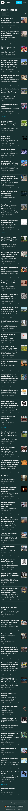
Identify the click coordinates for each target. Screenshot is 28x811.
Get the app (20, 806)
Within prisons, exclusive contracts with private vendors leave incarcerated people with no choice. (10, 152)
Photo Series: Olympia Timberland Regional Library (8, 635)
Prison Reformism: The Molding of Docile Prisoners (10, 282)
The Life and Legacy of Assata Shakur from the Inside (9, 720)
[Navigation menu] (3, 2)
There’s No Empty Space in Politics (9, 105)
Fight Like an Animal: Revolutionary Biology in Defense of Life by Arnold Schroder (9, 403)
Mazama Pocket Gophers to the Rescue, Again (10, 76)
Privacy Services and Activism (8, 335)
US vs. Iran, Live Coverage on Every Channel (9, 221)
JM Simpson (4, 750)
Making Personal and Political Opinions (8, 561)
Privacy (15, 802)
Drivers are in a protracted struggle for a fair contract (8, 551)
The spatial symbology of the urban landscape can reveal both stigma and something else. (10, 259)
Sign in (24, 2)
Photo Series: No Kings (8, 748)
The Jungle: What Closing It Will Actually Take (9, 308)
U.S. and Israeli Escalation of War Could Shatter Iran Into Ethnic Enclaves (9, 664)
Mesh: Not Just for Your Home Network (9, 192)
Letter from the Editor (8, 789)
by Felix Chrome (5, 421)
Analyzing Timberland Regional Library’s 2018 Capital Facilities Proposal (9, 376)
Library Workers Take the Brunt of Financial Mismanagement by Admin (10, 735)
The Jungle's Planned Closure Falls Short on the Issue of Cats (9, 178)
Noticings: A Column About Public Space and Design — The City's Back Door (10, 254)
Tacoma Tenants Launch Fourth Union (9, 534)
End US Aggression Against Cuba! (10, 322)
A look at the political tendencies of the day (10, 109)
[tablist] (5, 14)
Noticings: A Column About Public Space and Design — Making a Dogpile (10, 33)
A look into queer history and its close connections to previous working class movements (9, 299)
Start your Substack (10, 806)
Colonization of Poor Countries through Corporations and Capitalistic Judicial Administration (9, 478)
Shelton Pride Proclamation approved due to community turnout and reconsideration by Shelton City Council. (9, 366)
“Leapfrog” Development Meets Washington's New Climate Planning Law (9, 207)
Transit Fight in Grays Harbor (8, 547)
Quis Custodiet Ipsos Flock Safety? (10, 773)
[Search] (25, 14)
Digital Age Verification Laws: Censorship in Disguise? (8, 489)
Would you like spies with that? (9, 268)
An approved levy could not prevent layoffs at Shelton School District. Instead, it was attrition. (10, 438)
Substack (8, 809)
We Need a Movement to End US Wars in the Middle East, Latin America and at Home (9, 649)
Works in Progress (10, 25)
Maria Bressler (5, 791)
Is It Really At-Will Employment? (7, 19)
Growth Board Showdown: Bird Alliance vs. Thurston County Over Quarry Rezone (9, 520)
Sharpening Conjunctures (9, 390)
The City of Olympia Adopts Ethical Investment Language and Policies (10, 590)
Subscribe (19, 2)
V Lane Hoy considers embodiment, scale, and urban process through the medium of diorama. (9, 625)
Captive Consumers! (8, 149)
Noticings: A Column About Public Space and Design (10, 621)
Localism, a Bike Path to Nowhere (8, 694)
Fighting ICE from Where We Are (9, 608)
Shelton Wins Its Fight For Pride (9, 362)
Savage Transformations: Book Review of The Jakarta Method (10, 575)
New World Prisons (7, 476)
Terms (19, 802)
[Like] (2, 146)
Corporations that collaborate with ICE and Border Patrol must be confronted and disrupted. (10, 452)
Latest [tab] (3, 14)
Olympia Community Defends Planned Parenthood (8, 504)
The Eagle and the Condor (9, 706)
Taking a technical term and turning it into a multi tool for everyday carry (9, 392)
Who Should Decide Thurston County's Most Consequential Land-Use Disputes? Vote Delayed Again (9, 348)
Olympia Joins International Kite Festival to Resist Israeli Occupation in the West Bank (10, 163)
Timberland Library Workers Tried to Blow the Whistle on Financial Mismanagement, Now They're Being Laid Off (9, 680)
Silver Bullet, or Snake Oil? (8, 338)
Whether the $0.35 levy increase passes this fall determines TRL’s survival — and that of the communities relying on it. (10, 67)
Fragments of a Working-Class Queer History (9, 295)
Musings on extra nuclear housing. (8, 38)
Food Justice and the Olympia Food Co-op (8, 48)
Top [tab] (8, 14)
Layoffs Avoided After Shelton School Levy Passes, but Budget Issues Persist (9, 434)
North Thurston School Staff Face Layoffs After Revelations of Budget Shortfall (9, 239)
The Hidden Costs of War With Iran (9, 759)
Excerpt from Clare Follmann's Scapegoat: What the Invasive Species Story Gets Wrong (10, 123)
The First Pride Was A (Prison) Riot (8, 417)
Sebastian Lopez (5, 640)
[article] (14, 23)
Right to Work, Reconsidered (5, 137)
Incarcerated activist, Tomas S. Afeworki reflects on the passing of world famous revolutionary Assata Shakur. (9, 724)
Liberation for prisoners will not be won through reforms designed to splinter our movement (9, 285)
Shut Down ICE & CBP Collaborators (8, 448)
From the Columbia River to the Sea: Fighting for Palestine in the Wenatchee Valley (10, 91)
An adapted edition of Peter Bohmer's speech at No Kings (9, 654)
